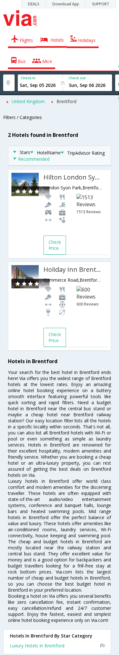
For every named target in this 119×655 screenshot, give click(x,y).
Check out (77, 77)
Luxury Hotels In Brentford (57, 646)
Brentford (66, 101)
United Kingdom (28, 101)
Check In (28, 77)
